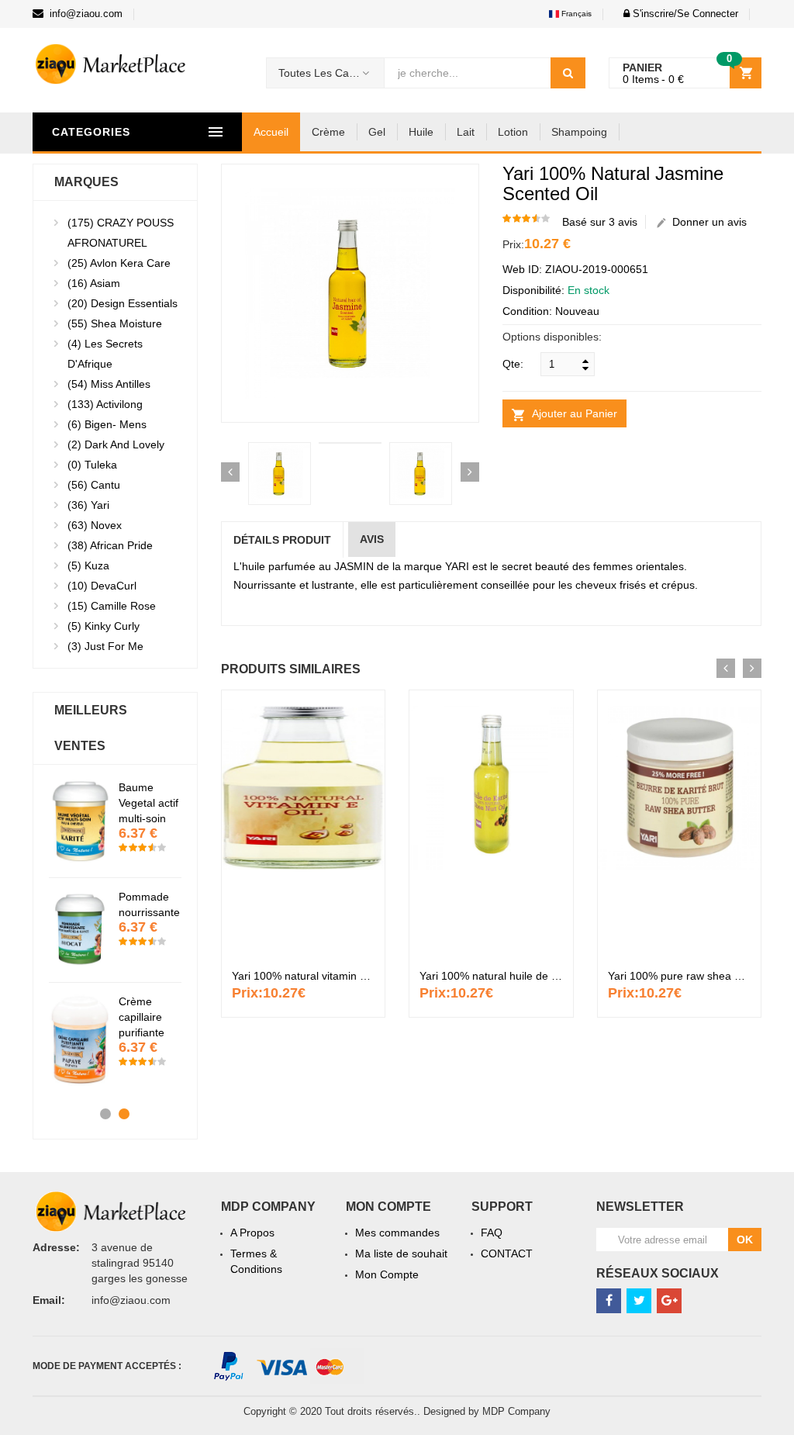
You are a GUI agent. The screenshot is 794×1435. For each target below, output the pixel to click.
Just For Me (105, 646)
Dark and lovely (115, 444)
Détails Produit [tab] (282, 540)
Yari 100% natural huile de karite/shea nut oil (528, 976)
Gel (376, 132)
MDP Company (516, 1411)
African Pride (110, 545)
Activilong (105, 404)
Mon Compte (387, 1274)
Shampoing (579, 132)
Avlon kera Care (119, 263)
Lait (466, 132)
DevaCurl (101, 585)
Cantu (93, 485)
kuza (88, 565)
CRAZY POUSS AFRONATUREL (120, 232)
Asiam (93, 283)
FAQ (491, 1232)
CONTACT (507, 1253)
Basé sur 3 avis (599, 222)
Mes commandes (397, 1232)
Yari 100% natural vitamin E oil (306, 976)
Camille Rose (111, 606)
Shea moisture (114, 323)
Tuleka (92, 464)
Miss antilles (108, 384)
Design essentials (122, 303)
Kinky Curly (103, 626)
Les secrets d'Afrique (105, 353)
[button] (676, 13)
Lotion (513, 132)
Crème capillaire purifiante (141, 1017)
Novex (94, 525)
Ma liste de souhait (401, 1253)
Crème (328, 132)
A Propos (252, 1232)
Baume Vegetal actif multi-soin (148, 803)
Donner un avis (706, 222)
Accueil (271, 132)
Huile (421, 132)
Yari (88, 505)
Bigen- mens (107, 424)
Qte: (512, 364)
